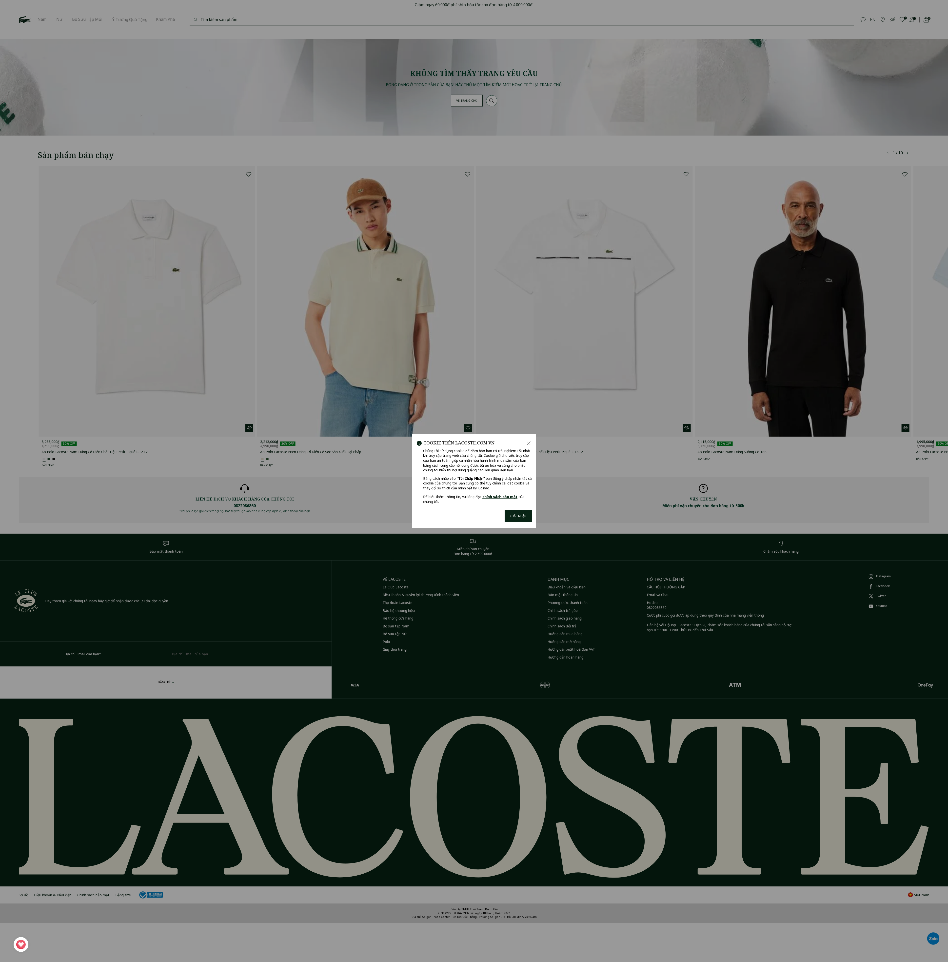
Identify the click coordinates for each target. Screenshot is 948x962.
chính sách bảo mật (499, 496)
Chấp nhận (518, 516)
